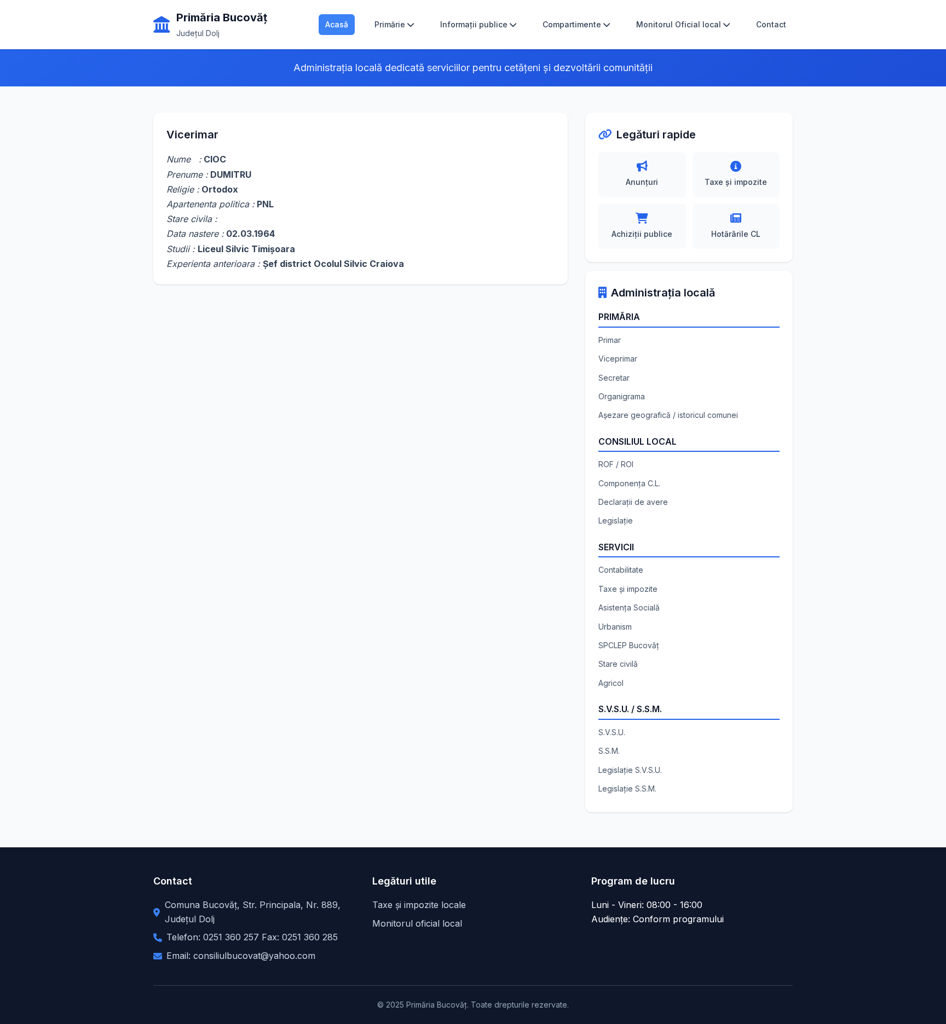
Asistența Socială (629, 607)
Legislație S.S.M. (627, 788)
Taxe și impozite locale (419, 904)
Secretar (614, 377)
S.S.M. (609, 750)
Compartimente (572, 24)
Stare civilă (618, 663)
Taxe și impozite (627, 589)
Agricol (611, 683)
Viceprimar (617, 358)
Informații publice (473, 24)
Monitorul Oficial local (678, 24)
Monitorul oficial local (417, 923)
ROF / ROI (615, 464)
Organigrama (621, 396)
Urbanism (615, 626)
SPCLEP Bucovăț (628, 645)
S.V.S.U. (611, 732)
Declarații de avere (633, 502)
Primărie (389, 24)
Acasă (336, 24)
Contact (771, 24)
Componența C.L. (629, 483)
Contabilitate (620, 569)
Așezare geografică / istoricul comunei (668, 415)
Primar (609, 340)
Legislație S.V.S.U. (630, 770)
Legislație (615, 520)
